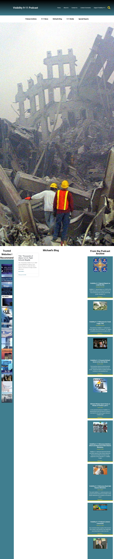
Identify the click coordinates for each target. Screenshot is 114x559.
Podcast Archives (31, 19)
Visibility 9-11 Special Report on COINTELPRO (100, 284)
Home (59, 7)
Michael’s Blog (57, 19)
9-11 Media (70, 19)
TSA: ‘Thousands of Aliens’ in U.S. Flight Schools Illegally (25, 258)
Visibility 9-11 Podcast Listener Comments (100, 522)
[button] (109, 8)
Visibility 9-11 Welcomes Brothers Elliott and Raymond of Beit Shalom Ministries (100, 445)
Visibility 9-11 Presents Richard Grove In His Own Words (100, 361)
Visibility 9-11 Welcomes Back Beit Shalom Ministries (100, 487)
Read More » (21, 271)
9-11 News (44, 19)
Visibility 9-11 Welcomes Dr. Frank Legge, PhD (100, 322)
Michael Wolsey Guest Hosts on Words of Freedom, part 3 (100, 404)
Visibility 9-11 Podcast (25, 7)
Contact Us (74, 7)
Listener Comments (85, 7)
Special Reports (84, 19)
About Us (66, 7)
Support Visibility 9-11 (99, 7)
